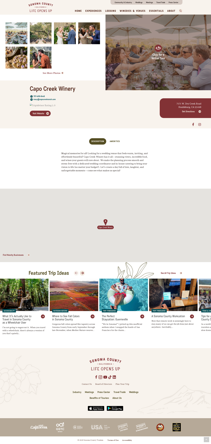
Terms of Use (113, 440)
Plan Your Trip (122, 384)
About (171, 11)
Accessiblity (127, 440)
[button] (206, 439)
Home (78, 11)
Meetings (149, 2)
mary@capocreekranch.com (44, 99)
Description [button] (97, 141)
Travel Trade (160, 2)
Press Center (173, 2)
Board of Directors (103, 384)
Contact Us (87, 384)
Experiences (93, 11)
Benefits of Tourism (99, 398)
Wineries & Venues (132, 11)
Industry (77, 392)
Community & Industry (123, 2)
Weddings (138, 2)
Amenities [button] (115, 141)
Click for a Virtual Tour (158, 56)
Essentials (156, 11)
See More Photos (51, 73)
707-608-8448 (39, 96)
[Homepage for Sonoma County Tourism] (41, 7)
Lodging (110, 11)
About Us (117, 398)
